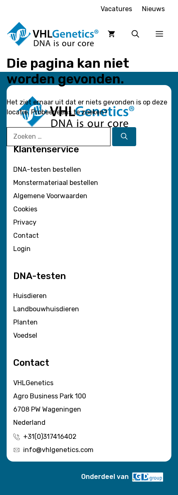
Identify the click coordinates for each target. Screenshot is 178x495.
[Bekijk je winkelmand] (111, 34)
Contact (26, 235)
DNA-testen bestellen (47, 169)
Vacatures (116, 9)
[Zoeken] (124, 136)
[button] (135, 34)
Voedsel (25, 335)
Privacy (24, 222)
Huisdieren (30, 296)
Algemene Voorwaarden (50, 196)
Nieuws (153, 9)
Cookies (25, 209)
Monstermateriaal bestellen (55, 183)
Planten (25, 322)
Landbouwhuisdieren (46, 309)
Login (22, 249)
